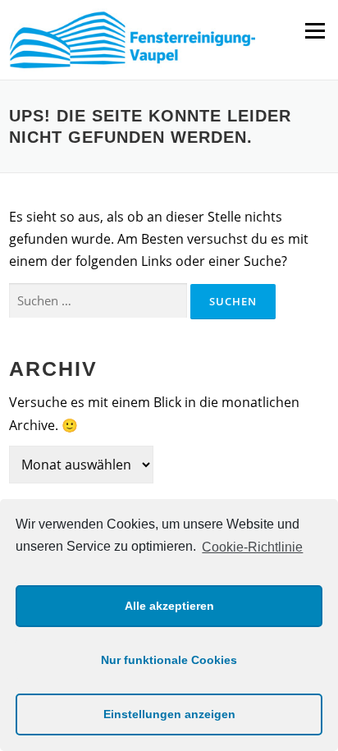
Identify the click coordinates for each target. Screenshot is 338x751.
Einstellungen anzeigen (169, 714)
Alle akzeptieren (169, 605)
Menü (314, 30)
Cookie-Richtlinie (252, 547)
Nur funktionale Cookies (169, 659)
